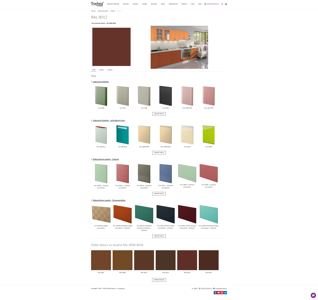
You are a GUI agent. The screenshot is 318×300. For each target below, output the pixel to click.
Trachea (93, 10)
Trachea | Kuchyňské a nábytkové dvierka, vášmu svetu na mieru (97, 3)
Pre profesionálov (103, 10)
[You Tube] (218, 292)
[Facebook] (215, 292)
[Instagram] (222, 292)
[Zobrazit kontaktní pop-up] (313, 295)
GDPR (196, 288)
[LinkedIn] (225, 292)
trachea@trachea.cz (221, 288)
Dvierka (112, 10)
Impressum (121, 288)
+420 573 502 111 (206, 288)
